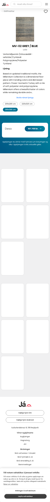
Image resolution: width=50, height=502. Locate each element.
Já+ (25, 444)
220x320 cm (27, 104)
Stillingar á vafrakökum (25, 491)
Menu (46, 4)
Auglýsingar (25, 436)
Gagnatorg (25, 440)
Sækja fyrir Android (25, 420)
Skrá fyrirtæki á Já (25, 457)
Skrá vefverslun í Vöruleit (25, 453)
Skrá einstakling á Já (25, 460)
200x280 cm (10, 104)
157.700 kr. (33, 128)
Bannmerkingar (25, 464)
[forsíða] (5, 4)
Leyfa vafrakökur (25, 496)
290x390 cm (10, 109)
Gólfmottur (9, 11)
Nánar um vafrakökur (10, 484)
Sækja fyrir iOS (25, 413)
